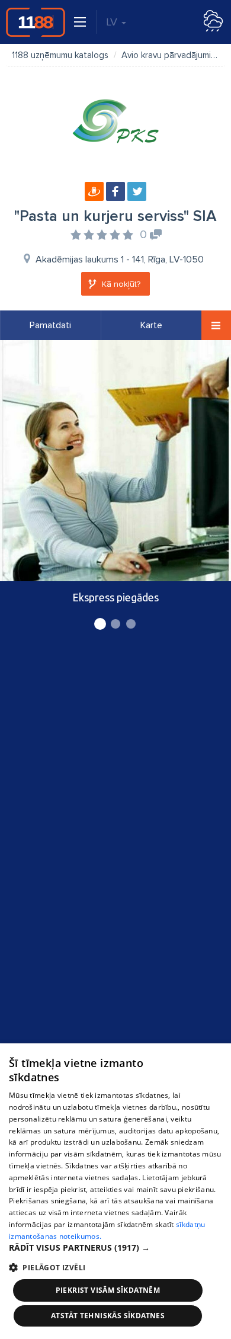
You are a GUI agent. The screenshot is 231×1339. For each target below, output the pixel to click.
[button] (115, 1247)
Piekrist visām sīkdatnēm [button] (108, 1290)
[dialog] (115, 1191)
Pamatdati (50, 325)
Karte (151, 325)
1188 (35, 22)
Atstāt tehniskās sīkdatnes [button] (108, 1316)
